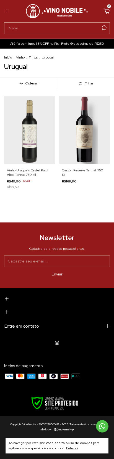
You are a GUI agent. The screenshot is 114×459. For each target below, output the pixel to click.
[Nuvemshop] (57, 430)
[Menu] (8, 12)
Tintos (33, 57)
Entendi (72, 448)
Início (8, 57)
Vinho (20, 57)
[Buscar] (103, 28)
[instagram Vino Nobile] (57, 343)
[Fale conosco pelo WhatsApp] (102, 426)
